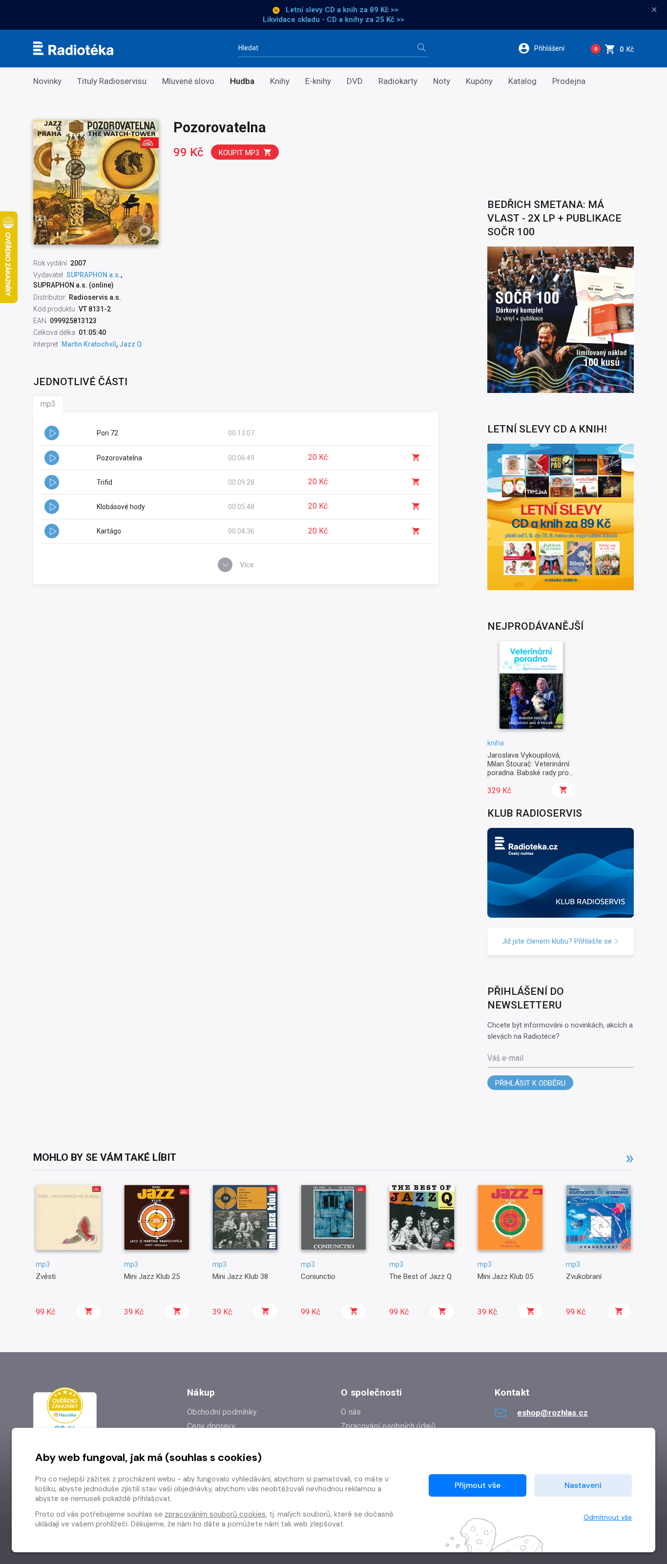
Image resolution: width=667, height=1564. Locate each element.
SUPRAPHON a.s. (93, 275)
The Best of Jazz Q (420, 1276)
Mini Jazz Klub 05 (505, 1276)
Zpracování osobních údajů (388, 1426)
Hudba (242, 81)
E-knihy (318, 81)
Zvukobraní (584, 1276)
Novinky (47, 81)
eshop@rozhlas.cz (552, 1413)
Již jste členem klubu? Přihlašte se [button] (558, 941)
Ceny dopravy (211, 1426)
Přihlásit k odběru (530, 1083)
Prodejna (568, 81)
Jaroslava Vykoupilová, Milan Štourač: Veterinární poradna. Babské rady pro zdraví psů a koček (528, 768)
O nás (351, 1412)
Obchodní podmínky (222, 1412)
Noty (441, 81)
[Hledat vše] (421, 48)
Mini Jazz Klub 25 (152, 1276)
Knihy (280, 81)
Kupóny (479, 81)
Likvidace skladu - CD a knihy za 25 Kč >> (333, 19)
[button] (548, 48)
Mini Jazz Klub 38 (240, 1276)
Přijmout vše (477, 1485)
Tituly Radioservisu (111, 81)
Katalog (522, 81)
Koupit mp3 (239, 152)
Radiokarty (397, 81)
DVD (355, 81)
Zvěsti (46, 1276)
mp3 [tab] (48, 404)
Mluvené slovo (188, 81)
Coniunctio (318, 1276)
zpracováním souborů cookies (215, 1514)
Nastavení (583, 1485)
